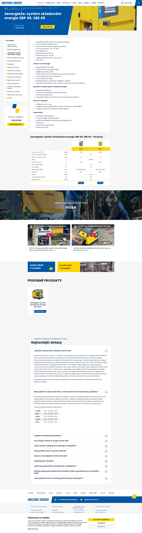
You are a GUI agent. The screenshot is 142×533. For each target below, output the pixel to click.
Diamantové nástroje (14, 77)
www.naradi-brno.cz (95, 403)
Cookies (83, 493)
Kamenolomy (50, 3)
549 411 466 (128, 3)
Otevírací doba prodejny (68, 500)
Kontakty (101, 3)
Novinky (86, 3)
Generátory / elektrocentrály (12, 45)
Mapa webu (93, 493)
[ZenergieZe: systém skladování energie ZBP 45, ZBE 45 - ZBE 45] (81, 143)
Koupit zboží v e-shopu (36, 267)
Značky (9, 98)
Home (5, 8)
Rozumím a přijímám (101, 520)
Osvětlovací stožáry (13, 71)
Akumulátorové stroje (14, 95)
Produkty (40, 3)
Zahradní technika (13, 91)
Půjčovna (66, 3)
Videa (80, 3)
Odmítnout (101, 523)
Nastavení (101, 526)
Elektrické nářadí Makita (15, 74)
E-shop (74, 3)
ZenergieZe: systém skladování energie (14, 53)
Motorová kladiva (13, 83)
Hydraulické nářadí (13, 80)
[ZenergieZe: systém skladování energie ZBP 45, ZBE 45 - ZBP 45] (100, 143)
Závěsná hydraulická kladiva (14, 87)
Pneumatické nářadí (14, 61)
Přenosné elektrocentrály (15, 58)
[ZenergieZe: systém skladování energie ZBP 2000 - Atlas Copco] (38, 300)
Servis (59, 3)
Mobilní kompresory (13, 50)
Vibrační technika (13, 67)
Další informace (33, 529)
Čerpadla (10, 64)
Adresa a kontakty (91, 500)
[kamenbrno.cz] (40, 499)
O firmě (93, 3)
